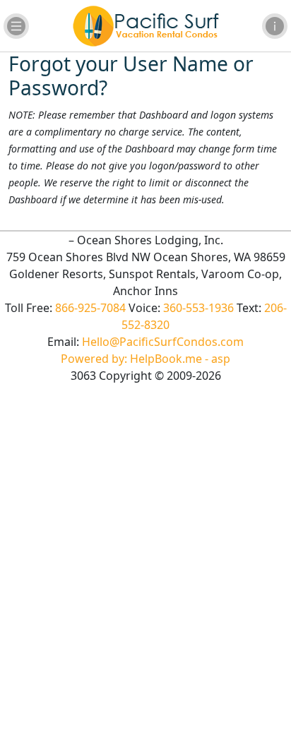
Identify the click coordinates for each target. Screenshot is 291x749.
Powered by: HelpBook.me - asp (145, 358)
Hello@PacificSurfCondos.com (163, 341)
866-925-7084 (90, 308)
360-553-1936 (198, 308)
